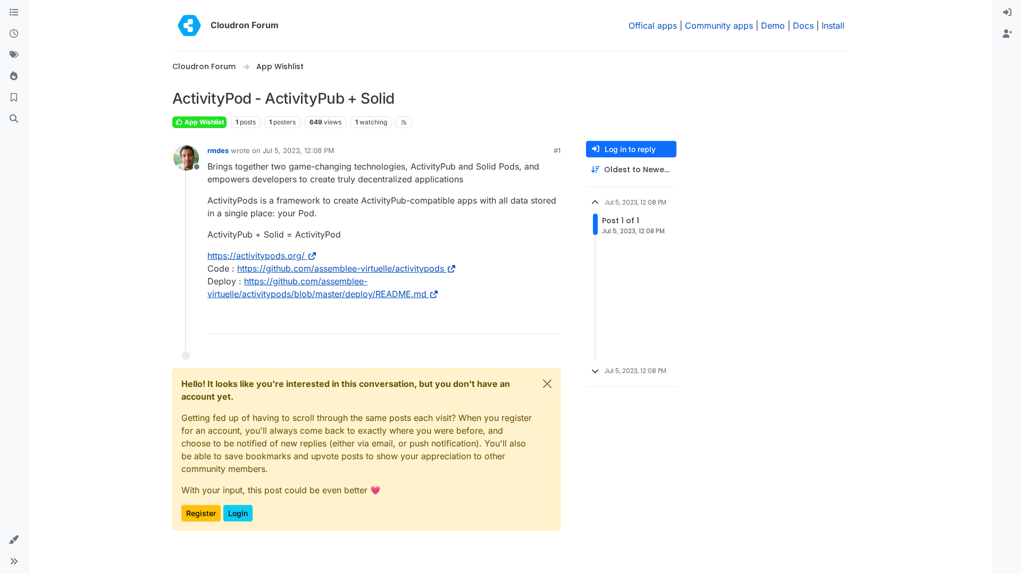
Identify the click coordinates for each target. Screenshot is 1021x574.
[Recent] (13, 34)
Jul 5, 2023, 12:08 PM (298, 150)
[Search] (13, 119)
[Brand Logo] (189, 25)
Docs (803, 25)
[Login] (1007, 12)
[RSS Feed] (404, 122)
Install (833, 25)
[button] (13, 539)
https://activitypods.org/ (256, 255)
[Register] (1007, 34)
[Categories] (13, 12)
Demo (773, 25)
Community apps (719, 25)
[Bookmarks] (13, 97)
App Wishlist (203, 122)
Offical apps (653, 25)
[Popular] (13, 76)
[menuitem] (1007, 12)
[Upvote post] (535, 321)
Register (201, 513)
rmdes (218, 150)
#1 (557, 150)
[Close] (547, 384)
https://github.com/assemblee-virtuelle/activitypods (340, 268)
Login (238, 513)
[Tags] (13, 55)
